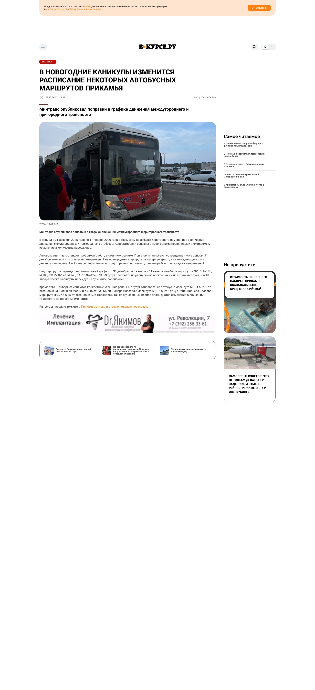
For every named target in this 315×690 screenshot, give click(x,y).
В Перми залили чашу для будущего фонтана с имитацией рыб (243, 144)
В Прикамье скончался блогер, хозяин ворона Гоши (244, 155)
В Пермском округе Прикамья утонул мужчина (244, 165)
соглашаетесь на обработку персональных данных (73, 9)
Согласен (261, 7)
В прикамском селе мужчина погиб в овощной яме (244, 186)
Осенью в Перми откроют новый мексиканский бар (241, 175)
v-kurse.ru (86, 6)
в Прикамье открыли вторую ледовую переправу (113, 306)
